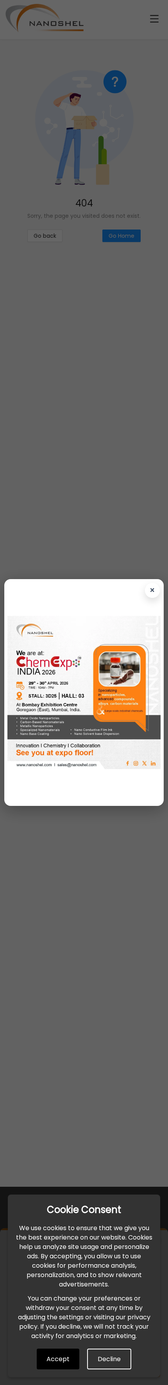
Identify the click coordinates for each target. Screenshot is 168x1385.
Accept (58, 1359)
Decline (109, 1359)
